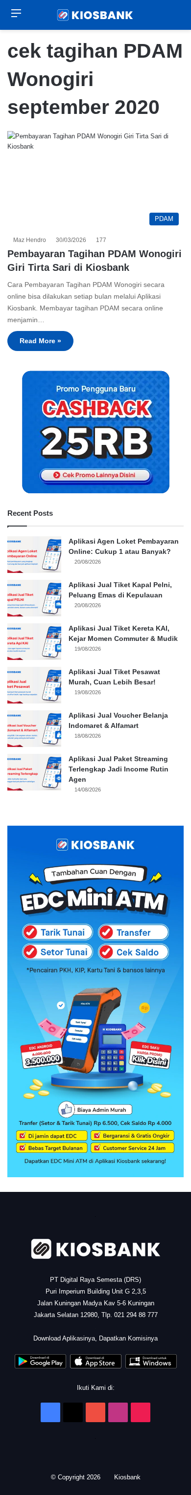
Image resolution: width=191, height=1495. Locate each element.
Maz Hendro (31, 240)
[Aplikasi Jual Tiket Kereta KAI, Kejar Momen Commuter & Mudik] (34, 641)
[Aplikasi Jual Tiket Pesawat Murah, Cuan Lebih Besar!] (34, 685)
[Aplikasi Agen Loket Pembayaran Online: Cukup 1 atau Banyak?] (34, 554)
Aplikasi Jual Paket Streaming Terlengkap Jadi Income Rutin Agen (118, 769)
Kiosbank (128, 1477)
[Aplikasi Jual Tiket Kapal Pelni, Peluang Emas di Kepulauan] (34, 598)
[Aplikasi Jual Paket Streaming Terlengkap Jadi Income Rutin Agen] (34, 772)
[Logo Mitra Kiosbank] (95, 15)
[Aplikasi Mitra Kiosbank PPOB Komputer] (151, 1366)
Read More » (40, 341)
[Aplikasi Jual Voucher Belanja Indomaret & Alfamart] (34, 728)
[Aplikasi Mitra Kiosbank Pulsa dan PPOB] (40, 1366)
